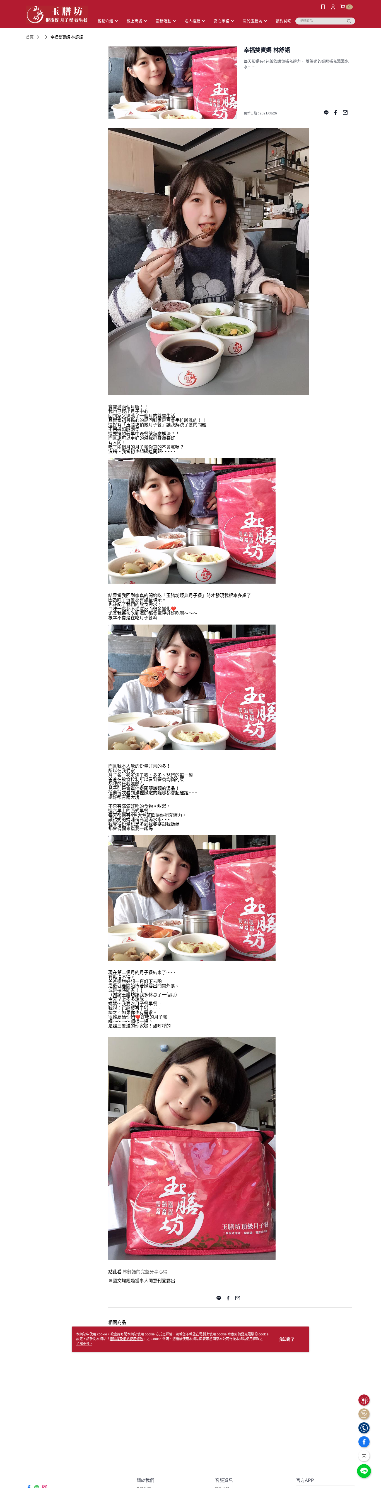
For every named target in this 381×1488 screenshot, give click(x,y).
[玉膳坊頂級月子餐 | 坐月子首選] (57, 15)
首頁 (30, 37)
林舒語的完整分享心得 (145, 1271)
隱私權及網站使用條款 (126, 1339)
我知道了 (287, 1339)
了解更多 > (84, 1344)
